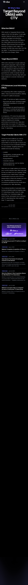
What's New (15, 8)
